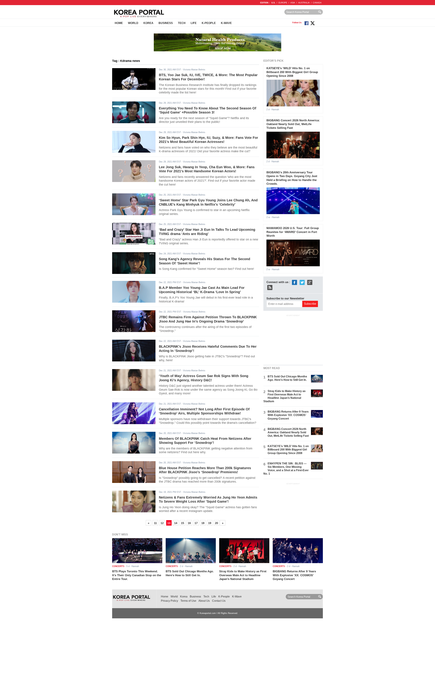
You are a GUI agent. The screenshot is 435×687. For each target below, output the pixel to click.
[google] (309, 282)
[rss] (269, 287)
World (133, 23)
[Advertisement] (293, 339)
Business (166, 23)
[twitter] (302, 282)
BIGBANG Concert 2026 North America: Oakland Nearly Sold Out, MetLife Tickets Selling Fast (293, 124)
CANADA (317, 3)
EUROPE (283, 3)
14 (175, 523)
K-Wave (226, 23)
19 (209, 523)
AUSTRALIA (304, 3)
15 (182, 523)
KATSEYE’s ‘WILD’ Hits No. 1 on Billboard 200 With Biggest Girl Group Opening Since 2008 (292, 72)
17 (196, 523)
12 (162, 523)
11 (155, 523)
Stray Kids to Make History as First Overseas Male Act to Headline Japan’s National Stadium (242, 575)
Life (194, 23)
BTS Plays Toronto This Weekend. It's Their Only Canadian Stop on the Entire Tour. (136, 575)
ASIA (292, 3)
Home (119, 23)
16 (189, 523)
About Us (204, 600)
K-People (209, 23)
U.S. (273, 3)
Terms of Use (188, 600)
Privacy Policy (169, 600)
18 (202, 523)
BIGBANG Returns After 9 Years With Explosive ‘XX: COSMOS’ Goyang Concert (288, 415)
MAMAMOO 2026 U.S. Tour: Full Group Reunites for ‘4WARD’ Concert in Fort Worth (292, 232)
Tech (182, 23)
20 (216, 523)
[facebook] (294, 282)
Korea (148, 23)
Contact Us (218, 600)
